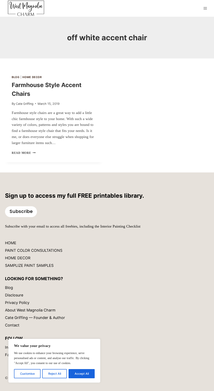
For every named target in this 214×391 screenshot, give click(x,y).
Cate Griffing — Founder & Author (35, 317)
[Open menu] (205, 8)
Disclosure (14, 295)
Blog (16, 77)
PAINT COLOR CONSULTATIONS (33, 250)
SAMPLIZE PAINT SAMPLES (29, 265)
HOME (10, 243)
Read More (24, 152)
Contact (12, 325)
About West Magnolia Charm (30, 310)
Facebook (14, 355)
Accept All (82, 373)
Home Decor (32, 77)
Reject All (54, 373)
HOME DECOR (18, 258)
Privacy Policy (17, 302)
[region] (54, 361)
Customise (27, 373)
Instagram (14, 347)
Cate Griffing (24, 103)
